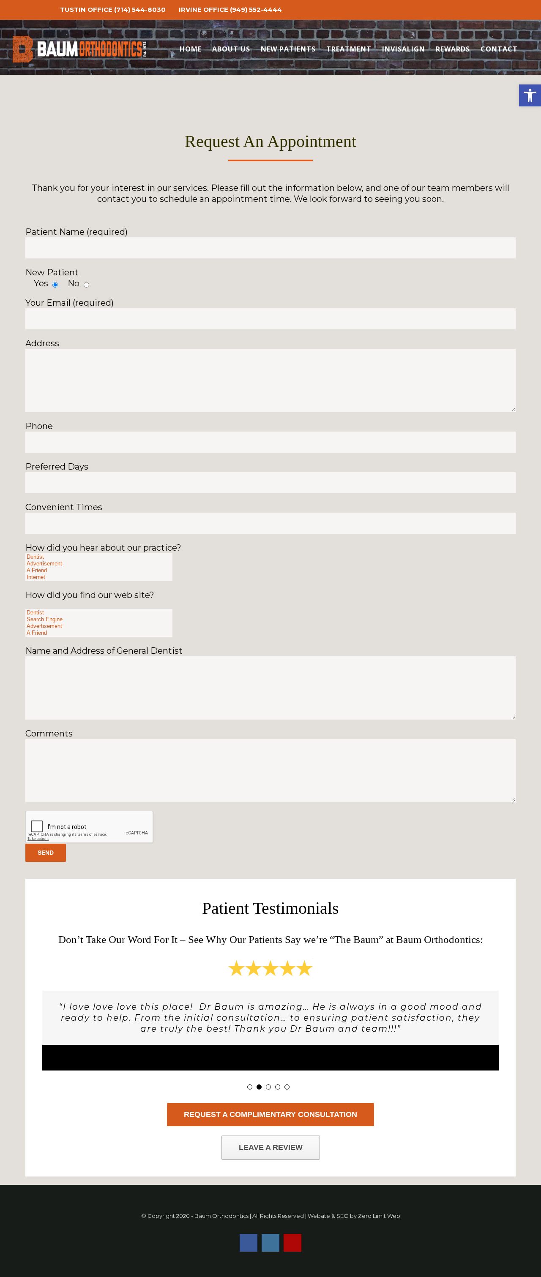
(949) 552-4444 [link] (256, 9)
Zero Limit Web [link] (379, 1215)
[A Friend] (99, 570)
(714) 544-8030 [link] (140, 9)
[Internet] (99, 577)
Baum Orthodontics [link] (221, 1215)
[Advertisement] (99, 563)
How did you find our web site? (89, 595)
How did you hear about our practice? (103, 548)
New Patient (52, 272)
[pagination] (249, 1087)
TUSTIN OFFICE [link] (86, 9)
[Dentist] (99, 557)
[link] (530, 95)
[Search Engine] (99, 619)
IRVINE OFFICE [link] (203, 9)
